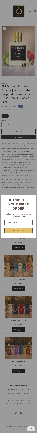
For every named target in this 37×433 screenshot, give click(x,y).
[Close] (33, 197)
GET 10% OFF (18, 230)
